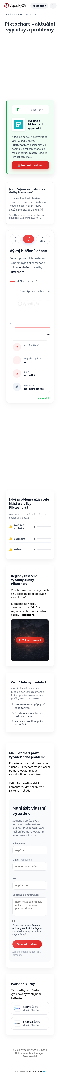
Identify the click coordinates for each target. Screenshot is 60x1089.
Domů (8, 14)
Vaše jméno (19, 843)
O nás (42, 1049)
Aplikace (18, 14)
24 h (28, 239)
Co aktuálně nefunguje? (25, 894)
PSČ (14, 878)
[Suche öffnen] (53, 6)
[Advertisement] (30, 65)
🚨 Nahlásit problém (31, 165)
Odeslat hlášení (27, 944)
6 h (16, 239)
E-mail (22, 859)
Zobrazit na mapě (32, 640)
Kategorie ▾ (39, 5)
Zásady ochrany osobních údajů (26, 926)
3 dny (42, 239)
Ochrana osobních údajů (29, 1053)
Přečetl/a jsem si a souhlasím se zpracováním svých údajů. (27, 929)
